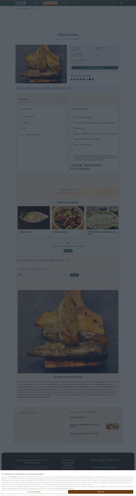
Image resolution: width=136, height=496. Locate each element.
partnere (13, 476)
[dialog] (68, 483)
